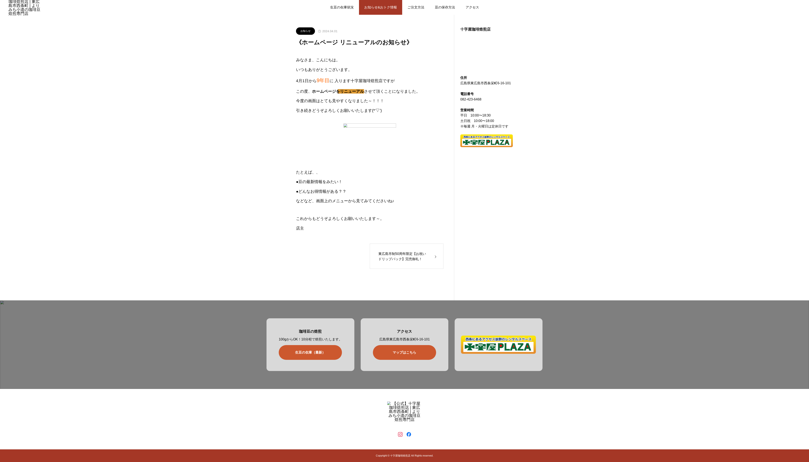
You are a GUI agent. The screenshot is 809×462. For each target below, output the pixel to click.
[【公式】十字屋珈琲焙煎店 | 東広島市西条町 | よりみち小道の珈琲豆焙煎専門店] (404, 413)
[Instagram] (400, 434)
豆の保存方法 (445, 7)
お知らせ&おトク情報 (380, 7)
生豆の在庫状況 (342, 7)
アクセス (472, 7)
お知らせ (305, 30)
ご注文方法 (415, 7)
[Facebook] (408, 434)
